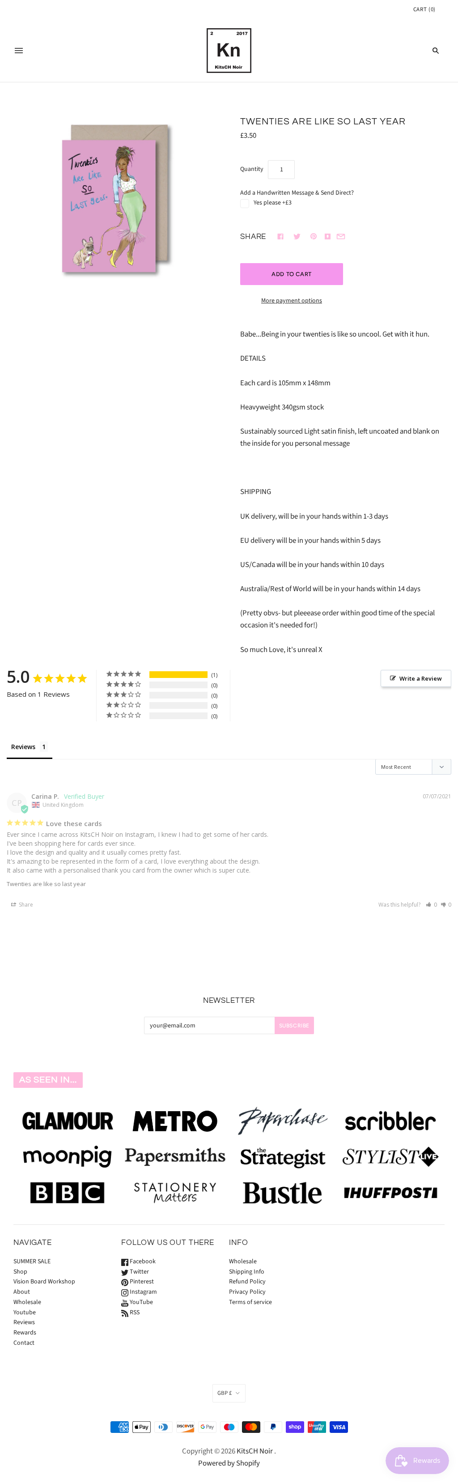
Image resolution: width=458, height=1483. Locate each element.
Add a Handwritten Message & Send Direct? (297, 192)
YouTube (140, 1302)
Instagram (142, 1291)
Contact (23, 1342)
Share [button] (25, 904)
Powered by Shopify (229, 1463)
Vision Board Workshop (44, 1281)
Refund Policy (247, 1281)
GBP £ (224, 1393)
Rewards (24, 1332)
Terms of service (250, 1302)
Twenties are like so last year (46, 884)
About (21, 1291)
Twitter (138, 1271)
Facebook (142, 1261)
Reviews (23, 746)
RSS (134, 1312)
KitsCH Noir (255, 1451)
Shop (20, 1271)
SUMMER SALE (32, 1261)
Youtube (24, 1312)
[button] (431, 904)
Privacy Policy (247, 1291)
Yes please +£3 (273, 202)
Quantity (251, 169)
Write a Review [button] (420, 678)
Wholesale (27, 1302)
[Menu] (18, 51)
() (424, 9)
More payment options (291, 300)
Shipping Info (246, 1271)
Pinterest (141, 1281)
